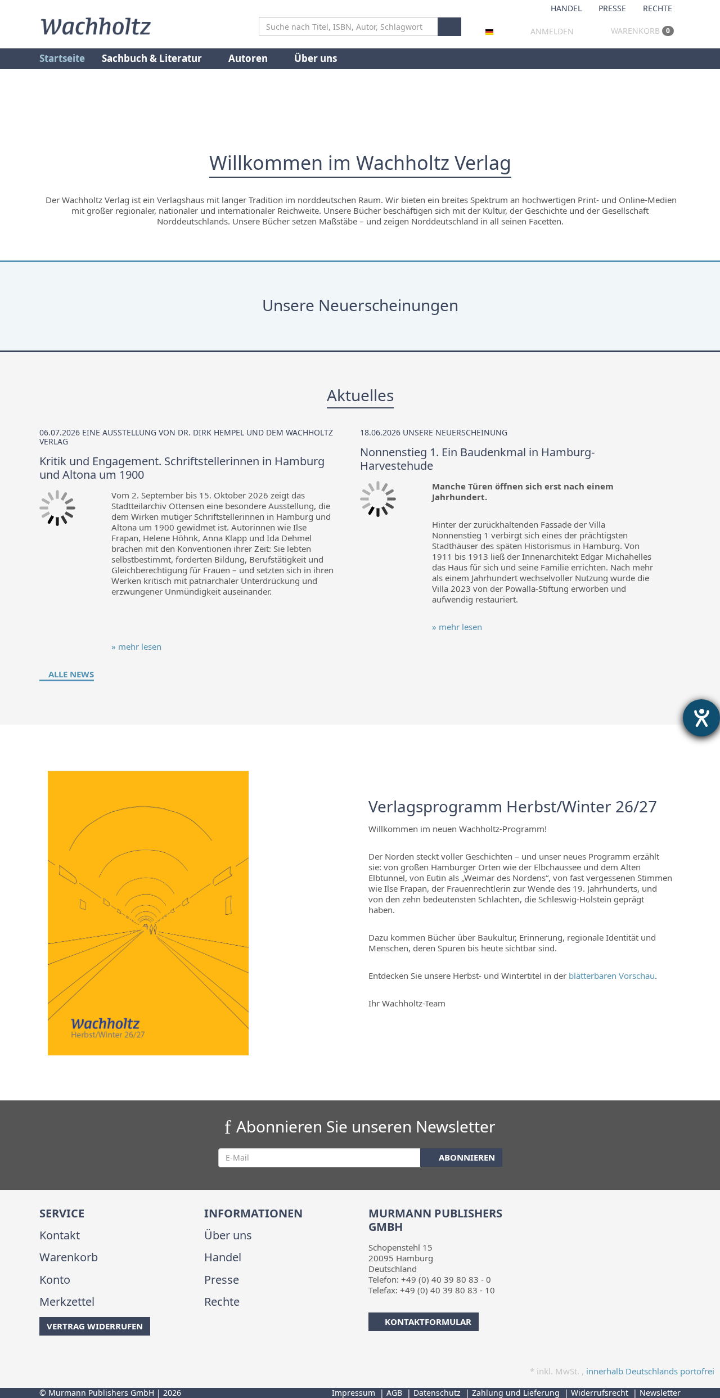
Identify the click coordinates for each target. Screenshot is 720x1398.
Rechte (657, 8)
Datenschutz (437, 1392)
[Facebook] (41, 1358)
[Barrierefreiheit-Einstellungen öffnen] (701, 717)
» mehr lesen (136, 646)
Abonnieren (465, 1157)
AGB (394, 1392)
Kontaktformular (428, 1321)
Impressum (353, 1392)
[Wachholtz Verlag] (95, 24)
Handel (566, 8)
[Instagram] (59, 1358)
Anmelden (552, 31)
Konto (54, 1279)
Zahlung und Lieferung (516, 1392)
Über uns (315, 58)
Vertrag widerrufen (95, 1326)
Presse (612, 8)
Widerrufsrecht (599, 1392)
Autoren (249, 58)
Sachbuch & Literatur (153, 58)
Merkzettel (66, 1301)
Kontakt (59, 1235)
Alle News (70, 674)
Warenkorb (639, 30)
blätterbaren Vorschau (612, 975)
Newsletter (660, 1392)
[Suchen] (449, 26)
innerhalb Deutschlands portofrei (650, 1371)
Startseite (62, 58)
